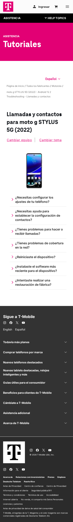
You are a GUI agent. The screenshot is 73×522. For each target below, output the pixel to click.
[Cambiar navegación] (58, 17)
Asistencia (11, 36)
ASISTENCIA (12, 18)
